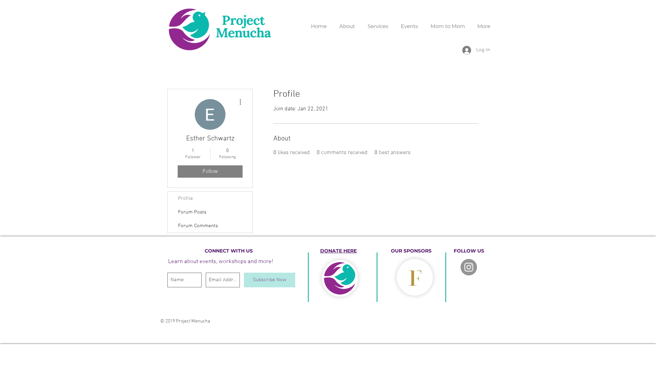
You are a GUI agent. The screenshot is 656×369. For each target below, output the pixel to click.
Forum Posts (192, 212)
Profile (185, 198)
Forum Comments (198, 226)
